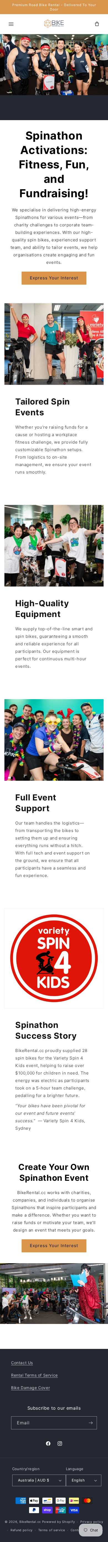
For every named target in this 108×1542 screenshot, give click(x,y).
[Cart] (96, 24)
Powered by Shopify (58, 1522)
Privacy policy (91, 1522)
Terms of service (51, 1530)
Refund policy (22, 1530)
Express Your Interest (54, 277)
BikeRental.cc (30, 1522)
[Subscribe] (90, 1422)
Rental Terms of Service (34, 1375)
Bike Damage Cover (30, 1387)
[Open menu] (11, 24)
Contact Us (22, 1362)
